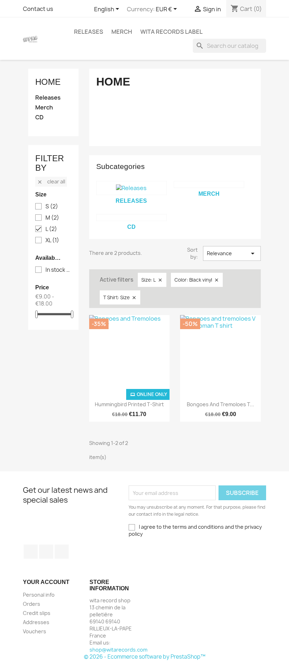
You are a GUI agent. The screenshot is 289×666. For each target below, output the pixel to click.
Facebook (31, 552)
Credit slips (36, 613)
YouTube (46, 552)
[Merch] (209, 184)
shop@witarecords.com (118, 649)
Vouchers (34, 631)
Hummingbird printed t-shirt (129, 404)
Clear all (51, 181)
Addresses (36, 622)
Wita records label (171, 32)
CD (39, 117)
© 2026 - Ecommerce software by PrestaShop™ (144, 656)
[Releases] (131, 188)
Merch (121, 32)
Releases (88, 32)
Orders (31, 604)
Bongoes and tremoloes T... (220, 404)
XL (52, 240)
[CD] (131, 217)
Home (48, 82)
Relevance (232, 253)
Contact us (38, 9)
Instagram (62, 552)
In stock (58, 270)
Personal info (39, 594)
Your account (46, 582)
